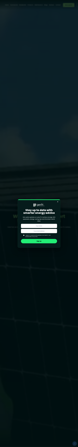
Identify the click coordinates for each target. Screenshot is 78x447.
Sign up (39, 241)
